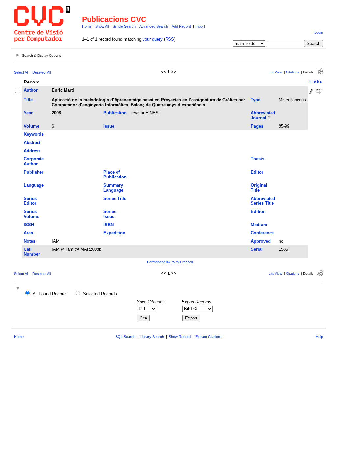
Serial (257, 249)
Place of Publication (115, 174)
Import (200, 26)
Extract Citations (208, 337)
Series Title (114, 198)
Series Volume (31, 214)
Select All (21, 72)
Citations (292, 72)
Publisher (33, 172)
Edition (258, 211)
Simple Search (124, 26)
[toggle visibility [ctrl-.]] (18, 289)
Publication (115, 112)
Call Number (32, 252)
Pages (257, 126)
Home (86, 26)
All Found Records (50, 293)
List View (275, 72)
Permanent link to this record (170, 262)
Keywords (34, 134)
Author (31, 90)
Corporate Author (34, 161)
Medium (259, 224)
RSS (169, 39)
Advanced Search (153, 26)
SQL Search (125, 337)
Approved (261, 241)
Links (315, 81)
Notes (29, 241)
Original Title (259, 188)
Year (28, 112)
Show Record (180, 337)
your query (153, 39)
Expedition (114, 232)
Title (28, 99)
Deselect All (41, 72)
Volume (31, 126)
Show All (102, 26)
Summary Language (113, 188)
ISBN (108, 224)
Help (319, 337)
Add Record (181, 26)
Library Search (152, 337)
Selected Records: (100, 293)
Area (28, 232)
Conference (262, 232)
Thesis (257, 158)
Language (34, 185)
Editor (257, 172)
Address (32, 150)
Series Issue (109, 214)
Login (318, 32)
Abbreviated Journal (263, 115)
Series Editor (30, 201)
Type (255, 99)
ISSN (29, 224)
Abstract (32, 142)
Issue (108, 126)
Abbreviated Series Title (263, 201)
